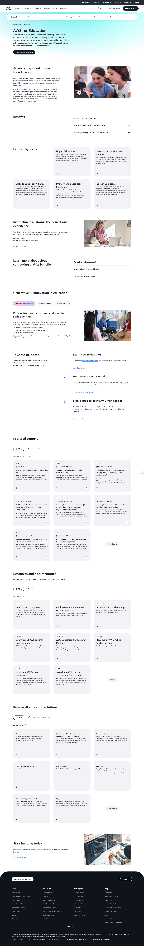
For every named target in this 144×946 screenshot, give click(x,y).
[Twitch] (122, 935)
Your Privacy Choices (35, 939)
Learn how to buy (79, 368)
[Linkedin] (116, 935)
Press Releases (17, 919)
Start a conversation (20, 857)
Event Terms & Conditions (113, 923)
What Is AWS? (16, 893)
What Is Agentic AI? (18, 900)
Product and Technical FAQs (52, 911)
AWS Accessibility (111, 911)
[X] (109, 935)
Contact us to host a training (83, 392)
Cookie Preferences (54, 939)
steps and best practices (90, 361)
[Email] (131, 935)
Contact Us (108, 893)
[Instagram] (119, 935)
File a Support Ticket (112, 896)
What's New (16, 911)
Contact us (122, 382)
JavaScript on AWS (80, 915)
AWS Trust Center (49, 900)
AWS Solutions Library (50, 904)
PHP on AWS (78, 911)
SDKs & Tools (78, 896)
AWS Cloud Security (18, 908)
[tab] (24, 303)
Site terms (22, 939)
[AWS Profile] (137, 2)
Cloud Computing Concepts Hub (23, 904)
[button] (28, 8)
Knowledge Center (111, 904)
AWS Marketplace (82, 407)
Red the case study (19, 246)
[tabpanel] (72, 326)
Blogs (14, 915)
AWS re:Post (109, 900)
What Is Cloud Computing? (21, 896)
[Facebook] (112, 935)
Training (45, 896)
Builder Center (79, 893)
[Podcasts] (128, 935)
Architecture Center (49, 908)
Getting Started (48, 893)
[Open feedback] (142, 473)
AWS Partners (47, 919)
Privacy (14, 939)
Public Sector (17, 24)
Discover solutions (79, 419)
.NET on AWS (78, 900)
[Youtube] (125, 935)
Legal (106, 915)
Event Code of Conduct (112, 919)
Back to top (71, 926)
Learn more (16, 336)
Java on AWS (78, 908)
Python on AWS (79, 904)
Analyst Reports (48, 915)
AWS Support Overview (113, 908)
